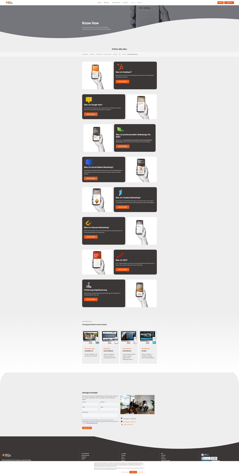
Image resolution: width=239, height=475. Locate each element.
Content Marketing (99, 54)
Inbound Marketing (108, 54)
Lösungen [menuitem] (99, 2)
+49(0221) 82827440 (128, 424)
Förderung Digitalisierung (132, 54)
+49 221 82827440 (85, 453)
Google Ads (115, 54)
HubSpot (123, 54)
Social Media (92, 54)
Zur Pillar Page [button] (122, 81)
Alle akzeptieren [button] (133, 472)
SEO (119, 54)
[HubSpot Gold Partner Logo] (219, 454)
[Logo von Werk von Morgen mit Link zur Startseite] (6, 455)
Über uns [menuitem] (139, 2)
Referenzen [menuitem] (125, 2)
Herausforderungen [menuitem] (116, 2)
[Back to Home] (9, 2)
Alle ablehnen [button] (141, 472)
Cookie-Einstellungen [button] (125, 472)
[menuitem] (102, 2)
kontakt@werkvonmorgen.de (130, 421)
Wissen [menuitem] (132, 2)
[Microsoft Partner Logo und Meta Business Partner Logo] (219, 458)
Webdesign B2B (85, 54)
